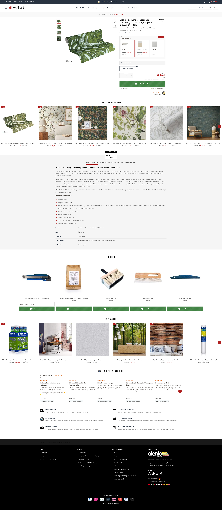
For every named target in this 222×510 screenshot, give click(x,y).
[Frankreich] (151, 484)
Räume (26, 2)
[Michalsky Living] (159, 20)
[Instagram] (149, 473)
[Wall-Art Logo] (16, 7)
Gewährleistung (119, 472)
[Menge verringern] (121, 75)
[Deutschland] (149, 484)
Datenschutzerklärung (54, 442)
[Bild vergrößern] (115, 25)
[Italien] (154, 484)
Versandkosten (50, 410)
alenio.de (150, 459)
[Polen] (169, 484)
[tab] (92, 162)
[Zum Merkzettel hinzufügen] (115, 22)
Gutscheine (82, 453)
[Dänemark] (159, 484)
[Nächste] (219, 126)
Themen (15, 2)
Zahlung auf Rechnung (126, 427)
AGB (115, 453)
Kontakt (44, 453)
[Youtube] (157, 473)
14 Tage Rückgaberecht (126, 410)
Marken (20, 2)
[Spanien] (164, 484)
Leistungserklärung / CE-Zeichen (125, 476)
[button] (90, 46)
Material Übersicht (84, 459)
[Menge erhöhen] (131, 75)
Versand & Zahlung (120, 459)
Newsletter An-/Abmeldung (87, 463)
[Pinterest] (153, 473)
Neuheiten (8, 2)
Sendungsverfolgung (85, 466)
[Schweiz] (162, 484)
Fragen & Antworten (49, 459)
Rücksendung (118, 463)
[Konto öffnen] (205, 2)
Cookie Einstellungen (121, 479)
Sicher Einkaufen (51, 418)
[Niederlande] (156, 484)
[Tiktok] (161, 473)
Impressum (43, 442)
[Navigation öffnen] (6, 7)
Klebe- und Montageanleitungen (89, 456)
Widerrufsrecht (65, 442)
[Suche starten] (210, 8)
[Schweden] (167, 484)
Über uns (45, 456)
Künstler (31, 2)
